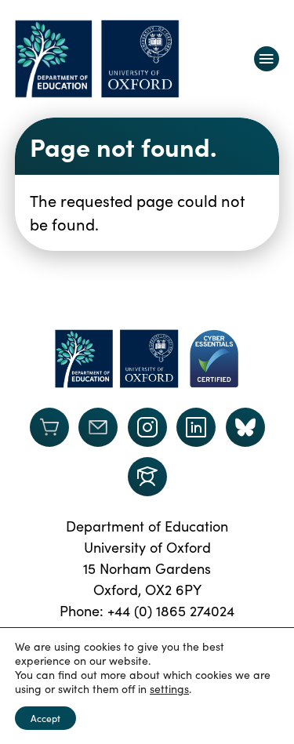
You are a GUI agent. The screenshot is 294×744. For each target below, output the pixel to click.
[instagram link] (147, 427)
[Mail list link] (98, 427)
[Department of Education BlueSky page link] (245, 427)
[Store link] (49, 427)
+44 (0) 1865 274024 (170, 610)
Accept (45, 718)
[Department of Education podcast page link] (147, 476)
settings (169, 689)
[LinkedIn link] (196, 427)
